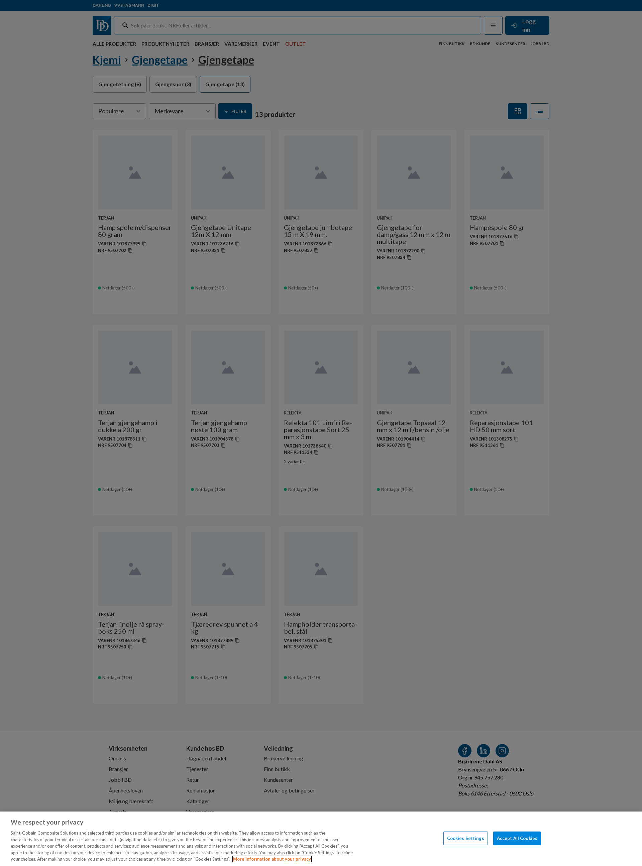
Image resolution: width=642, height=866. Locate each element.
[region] (321, 839)
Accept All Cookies (517, 838)
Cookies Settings (465, 838)
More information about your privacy (272, 859)
